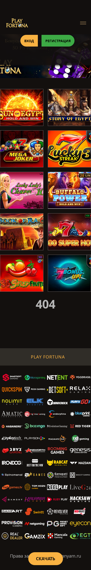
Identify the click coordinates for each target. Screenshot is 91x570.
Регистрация (58, 41)
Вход (29, 41)
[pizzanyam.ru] (17, 23)
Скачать (45, 558)
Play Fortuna (48, 357)
